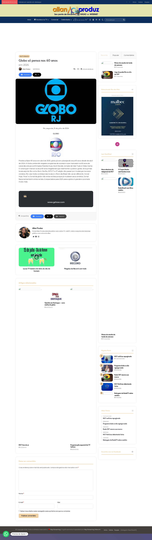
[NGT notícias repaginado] (107, 359)
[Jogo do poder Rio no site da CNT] (107, 75)
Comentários (129, 55)
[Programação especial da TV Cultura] (81, 365)
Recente (104, 55)
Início (134, 2)
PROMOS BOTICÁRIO (117, 95)
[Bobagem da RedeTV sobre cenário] (107, 396)
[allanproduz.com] (76, 11)
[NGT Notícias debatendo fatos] (107, 387)
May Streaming (55, 529)
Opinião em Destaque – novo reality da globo (55, 304)
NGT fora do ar (24, 445)
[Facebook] (36, 236)
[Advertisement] (76, 34)
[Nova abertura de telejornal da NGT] (108, 163)
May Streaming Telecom (92, 529)
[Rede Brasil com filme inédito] (125, 182)
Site (58, 502)
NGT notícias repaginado (123, 356)
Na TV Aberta (24, 56)
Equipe (147, 2)
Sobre (140, 2)
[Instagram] (38, 236)
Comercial (54, 20)
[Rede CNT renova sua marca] (107, 378)
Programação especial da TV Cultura (80, 446)
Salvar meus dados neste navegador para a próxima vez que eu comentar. (45, 511)
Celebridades (65, 20)
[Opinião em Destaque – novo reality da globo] (56, 294)
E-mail (21, 502)
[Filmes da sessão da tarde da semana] (107, 66)
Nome (21, 493)
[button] (6, 534)
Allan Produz (26, 69)
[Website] (33, 236)
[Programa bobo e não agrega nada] (107, 368)
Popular (116, 55)
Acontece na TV (41, 20)
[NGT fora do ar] (30, 365)
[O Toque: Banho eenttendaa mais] (125, 163)
